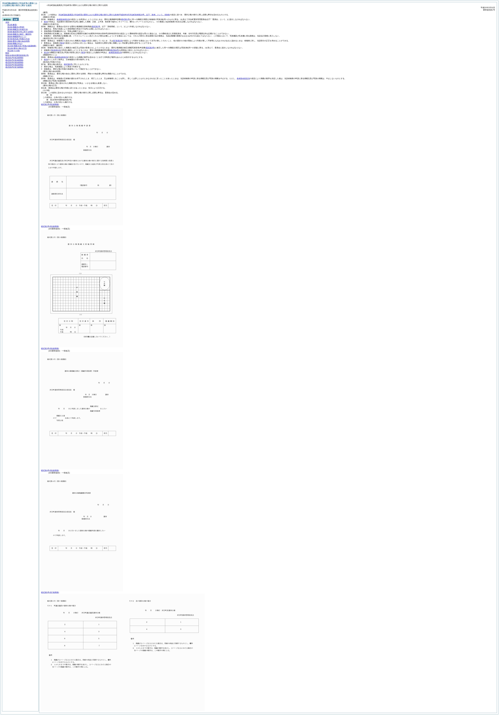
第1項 (46, 52)
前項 (46, 22)
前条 (84, 41)
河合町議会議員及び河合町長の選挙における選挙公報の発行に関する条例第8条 (114, 15)
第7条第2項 (117, 41)
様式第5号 (68, 64)
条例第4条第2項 (61, 57)
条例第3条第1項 (63, 19)
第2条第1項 (56, 50)
